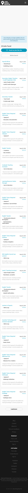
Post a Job (14, 438)
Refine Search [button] (14, 55)
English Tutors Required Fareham (8, 236)
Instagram (14, 466)
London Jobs (23, 480)
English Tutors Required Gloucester (8, 114)
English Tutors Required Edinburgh (8, 374)
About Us (14, 426)
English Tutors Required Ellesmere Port (8, 355)
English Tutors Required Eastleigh (8, 392)
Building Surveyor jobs (23, 479)
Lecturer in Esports (7, 305)
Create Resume (14, 453)
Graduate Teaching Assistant (7, 165)
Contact (14, 423)
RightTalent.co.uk (4, 479)
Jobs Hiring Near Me (17, 488)
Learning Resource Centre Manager (9, 182)
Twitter (15, 463)
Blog (14, 420)
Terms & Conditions (14, 429)
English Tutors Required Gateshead (8, 198)
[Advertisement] (14, 19)
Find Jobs (14, 451)
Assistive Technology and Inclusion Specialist (9, 320)
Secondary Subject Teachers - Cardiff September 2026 (9, 79)
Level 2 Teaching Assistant (9, 270)
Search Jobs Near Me (22, 478)
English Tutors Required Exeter (8, 337)
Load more (14, 409)
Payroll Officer (6, 61)
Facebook (15, 460)
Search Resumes (14, 441)
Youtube (14, 471)
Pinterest (14, 469)
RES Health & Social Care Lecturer (9, 255)
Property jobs (14, 481)
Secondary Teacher (7, 96)
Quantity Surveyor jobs (13, 479)
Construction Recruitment (7, 480)
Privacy (14, 432)
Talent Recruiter (16, 480)
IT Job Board (14, 478)
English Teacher (6, 148)
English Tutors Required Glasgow (8, 132)
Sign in (14, 444)
